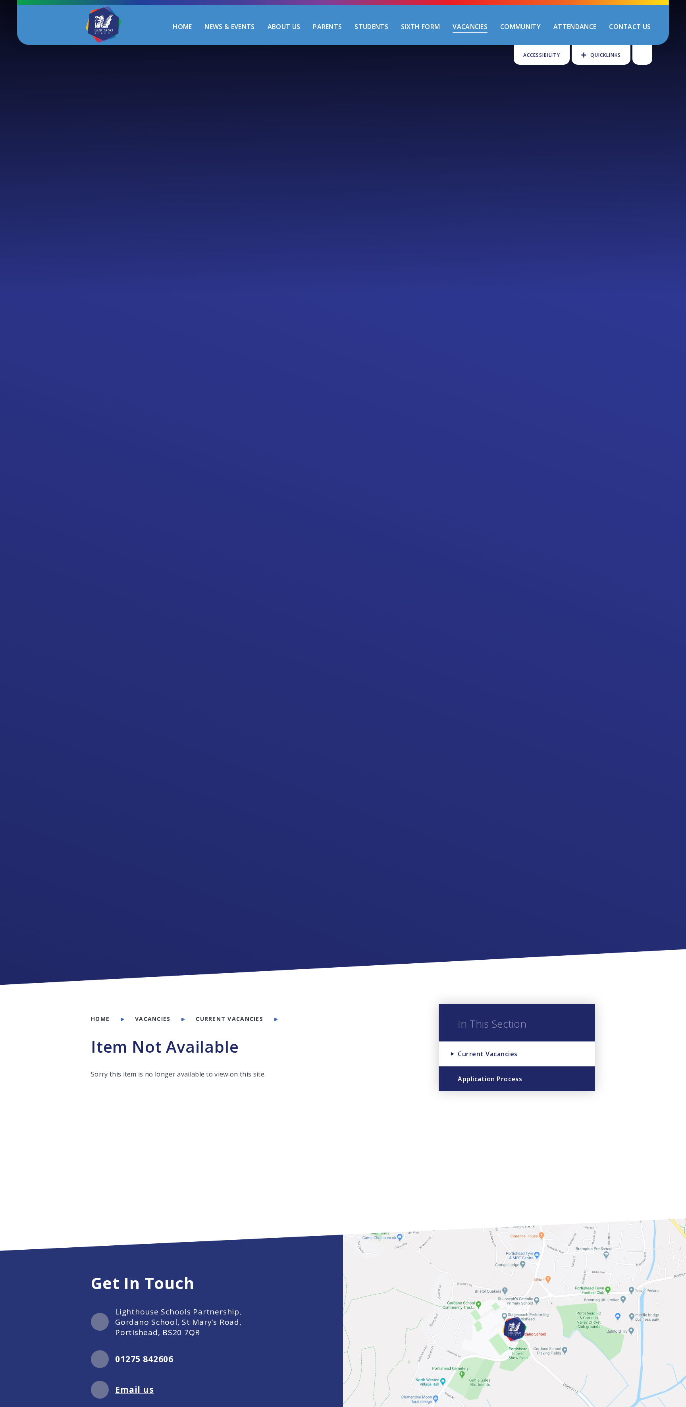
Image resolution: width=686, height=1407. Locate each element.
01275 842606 (144, 1358)
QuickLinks (605, 55)
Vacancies (152, 1018)
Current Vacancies (229, 1018)
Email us (134, 1389)
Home (100, 1018)
